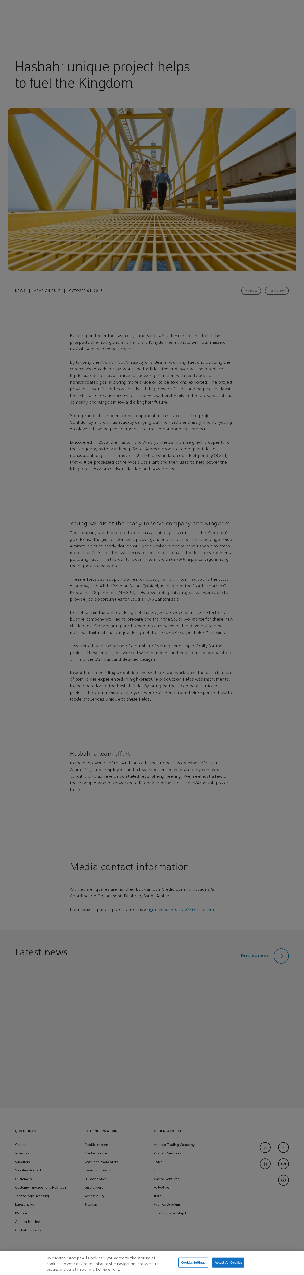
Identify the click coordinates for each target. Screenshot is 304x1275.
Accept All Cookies (228, 1262)
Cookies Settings (193, 1262)
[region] (152, 1263)
